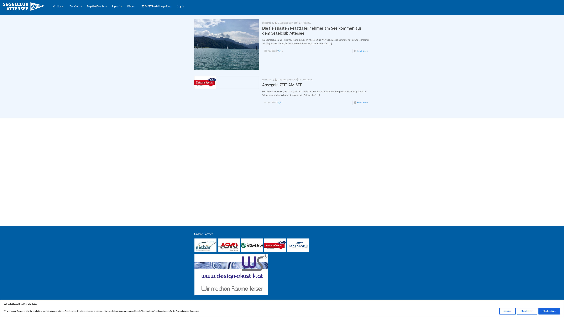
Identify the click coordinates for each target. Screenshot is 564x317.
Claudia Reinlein (285, 23)
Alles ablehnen (527, 311)
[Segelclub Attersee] (24, 6)
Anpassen (507, 311)
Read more (362, 51)
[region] (282, 308)
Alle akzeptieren (549, 311)
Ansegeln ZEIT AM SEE (282, 85)
